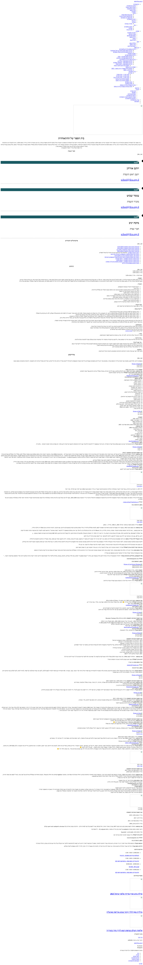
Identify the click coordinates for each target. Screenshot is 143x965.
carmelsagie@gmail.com (132, 605)
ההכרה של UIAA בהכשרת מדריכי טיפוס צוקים (126, 255)
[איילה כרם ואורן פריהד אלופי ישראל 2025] (136, 890)
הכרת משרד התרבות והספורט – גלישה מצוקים (127, 258)
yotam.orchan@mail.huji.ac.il (131, 502)
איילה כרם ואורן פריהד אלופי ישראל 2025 (126, 894)
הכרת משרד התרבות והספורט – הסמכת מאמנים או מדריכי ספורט (122, 261)
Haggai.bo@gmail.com (132, 687)
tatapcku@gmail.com (133, 725)
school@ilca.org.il (130, 179)
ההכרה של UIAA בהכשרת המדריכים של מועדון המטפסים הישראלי (121, 257)
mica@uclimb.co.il (134, 441)
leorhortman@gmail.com (132, 577)
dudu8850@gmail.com (133, 466)
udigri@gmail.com (134, 704)
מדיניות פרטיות (135, 957)
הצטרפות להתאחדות (133, 960)
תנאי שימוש (136, 956)
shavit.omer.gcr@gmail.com (131, 627)
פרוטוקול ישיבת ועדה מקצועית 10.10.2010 (128, 246)
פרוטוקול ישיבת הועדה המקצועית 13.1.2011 (128, 249)
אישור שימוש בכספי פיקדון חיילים (130, 263)
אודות (137, 954)
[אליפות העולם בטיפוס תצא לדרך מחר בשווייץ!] (136, 927)
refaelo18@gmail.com (133, 665)
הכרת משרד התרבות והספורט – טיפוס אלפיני (127, 260)
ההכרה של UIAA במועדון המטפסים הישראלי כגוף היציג (125, 254)
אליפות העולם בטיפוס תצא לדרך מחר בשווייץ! (124, 930)
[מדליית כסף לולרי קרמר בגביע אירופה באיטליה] (136, 908)
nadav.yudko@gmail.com (132, 742)
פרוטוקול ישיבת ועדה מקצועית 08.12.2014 (128, 251)
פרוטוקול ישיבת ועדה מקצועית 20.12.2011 (128, 248)
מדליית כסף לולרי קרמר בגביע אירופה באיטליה (124, 912)
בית (138, 953)
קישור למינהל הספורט (133, 252)
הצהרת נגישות (135, 959)
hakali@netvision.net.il (133, 375)
